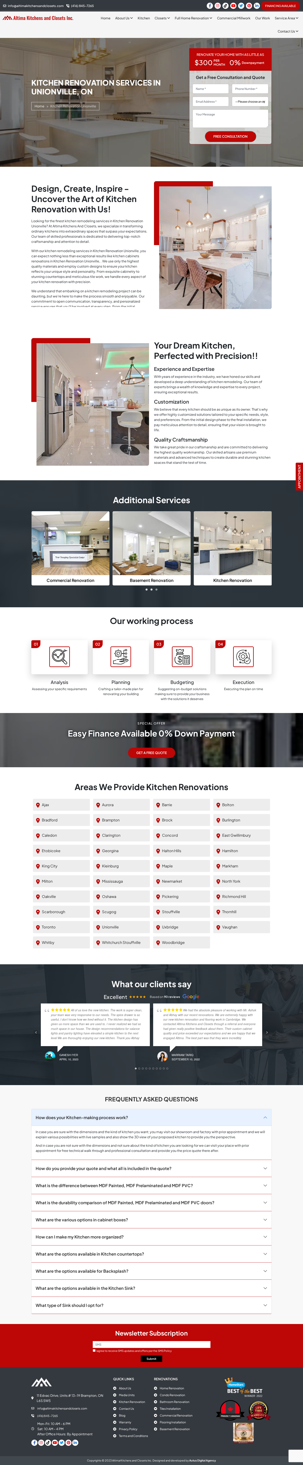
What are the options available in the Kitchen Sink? (85, 1287)
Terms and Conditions (133, 1436)
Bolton (228, 804)
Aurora (108, 804)
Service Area (285, 18)
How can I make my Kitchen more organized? (80, 1236)
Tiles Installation (170, 1408)
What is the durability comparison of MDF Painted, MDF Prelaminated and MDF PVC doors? (125, 1202)
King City (50, 865)
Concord (170, 835)
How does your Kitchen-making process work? (82, 1117)
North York (231, 881)
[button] (146, 589)
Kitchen (144, 18)
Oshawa (109, 896)
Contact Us (287, 31)
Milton (47, 881)
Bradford (50, 820)
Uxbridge (170, 927)
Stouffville (171, 911)
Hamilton (230, 850)
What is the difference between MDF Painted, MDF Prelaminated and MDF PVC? (114, 1185)
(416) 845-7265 (47, 1416)
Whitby (48, 942)
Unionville (110, 927)
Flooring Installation (173, 1422)
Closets (161, 18)
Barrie (167, 804)
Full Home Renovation (192, 18)
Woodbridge (173, 942)
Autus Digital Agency (202, 1460)
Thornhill (229, 911)
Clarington (111, 835)
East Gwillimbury (236, 835)
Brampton (111, 820)
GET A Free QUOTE (151, 753)
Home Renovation (172, 1388)
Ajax (45, 804)
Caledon (49, 835)
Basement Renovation (175, 1429)
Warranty (125, 1422)
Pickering (170, 896)
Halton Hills (171, 850)
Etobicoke (51, 850)
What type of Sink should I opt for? (69, 1305)
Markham (230, 865)
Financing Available (280, 6)
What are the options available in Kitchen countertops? (90, 1253)
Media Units (127, 1395)
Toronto (49, 927)
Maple (167, 865)
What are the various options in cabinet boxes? (82, 1219)
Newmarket (172, 881)
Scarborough (53, 911)
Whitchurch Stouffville (121, 942)
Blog (122, 1415)
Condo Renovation (172, 1395)
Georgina (110, 850)
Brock (167, 820)
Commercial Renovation (176, 1415)
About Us (122, 18)
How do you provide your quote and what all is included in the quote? (103, 1168)
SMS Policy (165, 1350)
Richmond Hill (234, 896)
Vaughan (229, 927)
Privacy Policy (128, 1429)
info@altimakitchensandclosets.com (62, 1408)
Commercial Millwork (233, 18)
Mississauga (112, 881)
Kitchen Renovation (132, 1402)
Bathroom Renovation (174, 1402)
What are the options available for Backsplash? (82, 1270)
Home (105, 18)
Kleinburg (110, 865)
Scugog (109, 911)
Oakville (49, 896)
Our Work (262, 18)
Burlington (231, 820)
